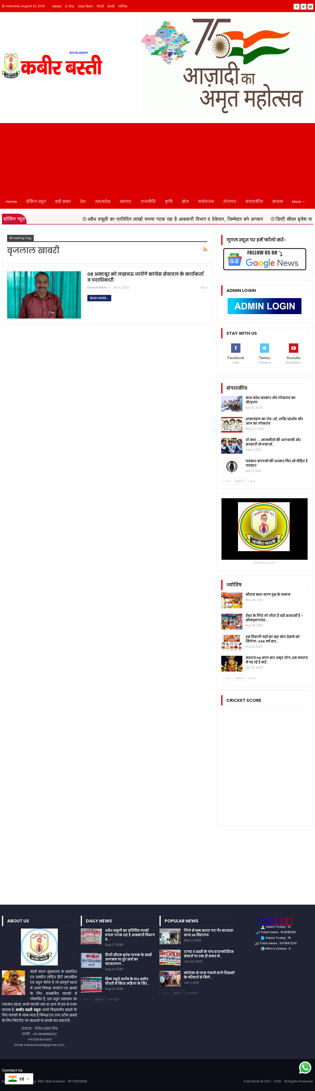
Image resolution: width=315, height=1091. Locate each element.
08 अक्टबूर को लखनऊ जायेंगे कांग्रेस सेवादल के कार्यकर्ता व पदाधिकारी (145, 277)
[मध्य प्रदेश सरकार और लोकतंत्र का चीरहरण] (231, 404)
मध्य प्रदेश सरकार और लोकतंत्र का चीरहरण (271, 400)
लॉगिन (122, 6)
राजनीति (148, 201)
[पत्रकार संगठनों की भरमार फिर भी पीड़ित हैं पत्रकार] (231, 467)
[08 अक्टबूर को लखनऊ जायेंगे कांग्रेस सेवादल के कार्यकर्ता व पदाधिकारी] (44, 295)
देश (83, 201)
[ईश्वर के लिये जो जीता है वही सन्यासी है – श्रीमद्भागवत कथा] (231, 621)
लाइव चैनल (85, 6)
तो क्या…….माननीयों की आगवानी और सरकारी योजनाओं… (273, 442)
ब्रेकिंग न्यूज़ (36, 201)
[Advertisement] (157, 157)
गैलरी (100, 6)
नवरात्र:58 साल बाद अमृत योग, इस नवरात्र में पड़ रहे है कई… (277, 660)
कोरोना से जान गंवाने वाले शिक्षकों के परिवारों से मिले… (209, 975)
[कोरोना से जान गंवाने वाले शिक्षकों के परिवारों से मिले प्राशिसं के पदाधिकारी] (170, 979)
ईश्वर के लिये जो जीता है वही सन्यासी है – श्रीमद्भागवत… (274, 618)
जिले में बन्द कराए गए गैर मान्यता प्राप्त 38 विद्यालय (209, 932)
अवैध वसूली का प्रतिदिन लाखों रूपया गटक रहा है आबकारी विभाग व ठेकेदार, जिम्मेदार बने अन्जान (130, 219)
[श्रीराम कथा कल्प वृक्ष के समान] (231, 600)
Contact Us (12, 1070)
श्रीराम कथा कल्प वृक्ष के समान (268, 594)
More (296, 201)
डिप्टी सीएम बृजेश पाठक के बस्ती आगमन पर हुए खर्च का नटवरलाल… (128, 959)
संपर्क (111, 6)
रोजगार (229, 201)
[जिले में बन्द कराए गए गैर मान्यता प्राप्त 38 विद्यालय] (170, 936)
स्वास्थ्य (57, 6)
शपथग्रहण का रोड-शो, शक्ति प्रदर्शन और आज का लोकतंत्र (274, 421)
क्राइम (277, 201)
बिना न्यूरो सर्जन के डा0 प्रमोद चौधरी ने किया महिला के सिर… (127, 981)
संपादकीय (254, 201)
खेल (185, 201)
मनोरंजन (206, 201)
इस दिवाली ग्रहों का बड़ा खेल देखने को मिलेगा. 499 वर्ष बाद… (273, 639)
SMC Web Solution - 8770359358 (62, 1081)
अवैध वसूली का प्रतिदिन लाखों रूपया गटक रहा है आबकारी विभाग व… (130, 935)
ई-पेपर (69, 6)
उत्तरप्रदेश (102, 201)
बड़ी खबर (63, 201)
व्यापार (125, 201)
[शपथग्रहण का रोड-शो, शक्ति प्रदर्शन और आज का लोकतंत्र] (231, 425)
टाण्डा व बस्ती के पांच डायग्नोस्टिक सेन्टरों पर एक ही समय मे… (209, 954)
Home (11, 201)
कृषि (169, 201)
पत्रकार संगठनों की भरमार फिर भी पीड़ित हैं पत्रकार (277, 463)
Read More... (99, 298)
